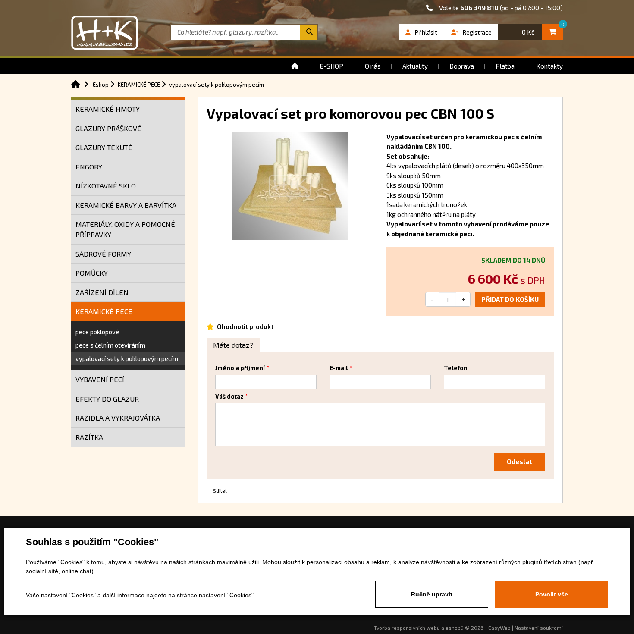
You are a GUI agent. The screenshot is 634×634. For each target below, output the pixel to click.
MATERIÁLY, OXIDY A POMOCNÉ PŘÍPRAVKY (125, 229)
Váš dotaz (229, 396)
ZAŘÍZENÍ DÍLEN (102, 292)
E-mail (339, 367)
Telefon (456, 367)
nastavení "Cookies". (227, 595)
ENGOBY (88, 167)
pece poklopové (97, 332)
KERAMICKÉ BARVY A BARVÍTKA (125, 205)
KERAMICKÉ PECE (103, 311)
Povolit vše (551, 594)
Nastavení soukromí (539, 628)
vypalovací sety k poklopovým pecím (126, 358)
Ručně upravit (431, 594)
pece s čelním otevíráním (110, 345)
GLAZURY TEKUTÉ (103, 147)
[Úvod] (294, 66)
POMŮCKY (91, 273)
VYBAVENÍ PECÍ (99, 379)
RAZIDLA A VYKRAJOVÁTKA (117, 418)
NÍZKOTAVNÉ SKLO (105, 186)
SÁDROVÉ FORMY (103, 254)
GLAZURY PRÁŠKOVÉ (108, 128)
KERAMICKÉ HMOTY (107, 109)
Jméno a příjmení (240, 367)
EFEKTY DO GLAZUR (107, 399)
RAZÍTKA (89, 437)
